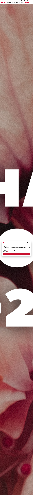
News (31, 0)
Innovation (22, 2)
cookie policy (8, 251)
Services (19, 2)
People (27, 0)
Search (30, 2)
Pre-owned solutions (13, 2)
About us (7, 2)
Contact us (27, 2)
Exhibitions (25, 0)
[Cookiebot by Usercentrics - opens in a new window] (28, 242)
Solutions (10, 2)
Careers (29, 0)
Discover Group (22, 0)
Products (17, 2)
